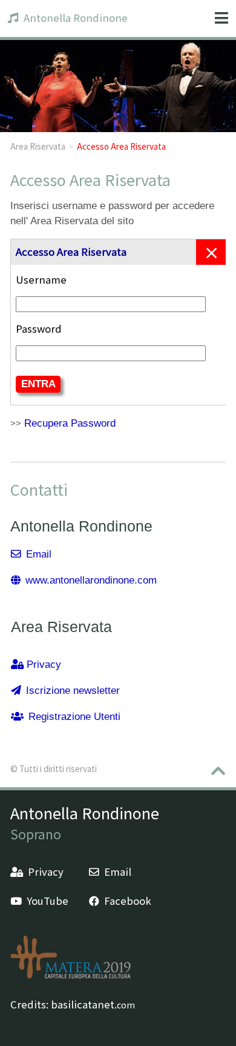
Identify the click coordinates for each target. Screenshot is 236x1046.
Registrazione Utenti (74, 716)
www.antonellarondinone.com (91, 580)
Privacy (44, 664)
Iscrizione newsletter (73, 690)
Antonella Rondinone (76, 17)
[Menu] (222, 18)
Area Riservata (37, 146)
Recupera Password (70, 423)
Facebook (127, 900)
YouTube (47, 900)
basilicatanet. (93, 1004)
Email (38, 554)
